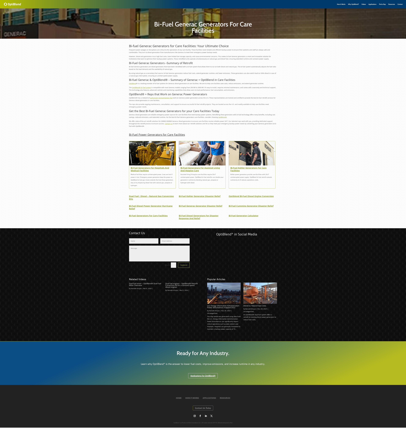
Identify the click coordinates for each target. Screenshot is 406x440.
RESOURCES (225, 398)
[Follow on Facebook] (200, 416)
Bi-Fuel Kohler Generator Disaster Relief (199, 196)
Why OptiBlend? (353, 4)
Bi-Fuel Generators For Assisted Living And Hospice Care (200, 169)
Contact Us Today (203, 408)
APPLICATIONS (209, 398)
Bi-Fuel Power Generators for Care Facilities (157, 134)
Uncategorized (212, 313)
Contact (400, 4)
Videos (363, 4)
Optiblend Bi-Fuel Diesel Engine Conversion (251, 196)
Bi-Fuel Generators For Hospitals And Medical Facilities (150, 169)
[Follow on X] (211, 416)
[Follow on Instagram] (194, 416)
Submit (183, 265)
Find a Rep (382, 4)
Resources (391, 4)
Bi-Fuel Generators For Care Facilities (148, 215)
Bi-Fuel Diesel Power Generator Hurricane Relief (151, 207)
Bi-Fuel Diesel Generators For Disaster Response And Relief (198, 217)
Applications (372, 4)
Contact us (168, 124)
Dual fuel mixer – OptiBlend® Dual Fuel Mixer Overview (145, 284)
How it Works (341, 4)
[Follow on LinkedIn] (205, 416)
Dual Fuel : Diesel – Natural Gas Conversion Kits (151, 197)
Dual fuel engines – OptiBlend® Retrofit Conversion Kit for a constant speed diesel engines (181, 285)
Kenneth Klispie (136, 288)
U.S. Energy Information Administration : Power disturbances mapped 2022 (223, 306)
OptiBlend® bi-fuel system (141, 87)
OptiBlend (132, 83)
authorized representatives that (161, 98)
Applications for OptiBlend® (202, 375)
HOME (179, 398)
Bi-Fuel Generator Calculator (243, 215)
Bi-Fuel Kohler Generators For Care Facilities (248, 169)
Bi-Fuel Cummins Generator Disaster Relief (251, 206)
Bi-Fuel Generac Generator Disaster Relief (200, 206)
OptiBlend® (222, 117)
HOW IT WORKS (192, 398)
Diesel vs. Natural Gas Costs (254, 305)
